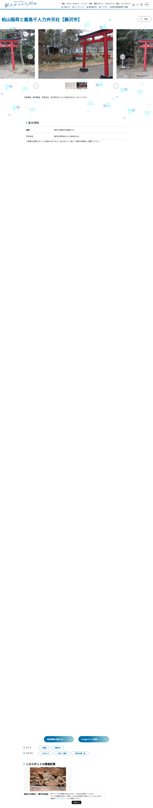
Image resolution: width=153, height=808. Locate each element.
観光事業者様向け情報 (120, 7)
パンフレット (79, 7)
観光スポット (98, 3)
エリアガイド (126, 3)
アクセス (104, 7)
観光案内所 (93, 7)
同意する (76, 802)
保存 (146, 19)
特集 (63, 3)
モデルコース (109, 3)
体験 (90, 3)
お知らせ (67, 7)
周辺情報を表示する (55, 739)
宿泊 (117, 3)
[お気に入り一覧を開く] (137, 4)
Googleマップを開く (90, 739)
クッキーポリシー (61, 798)
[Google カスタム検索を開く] (141, 5)
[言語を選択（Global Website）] (133, 4)
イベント (84, 3)
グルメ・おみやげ (73, 3)
